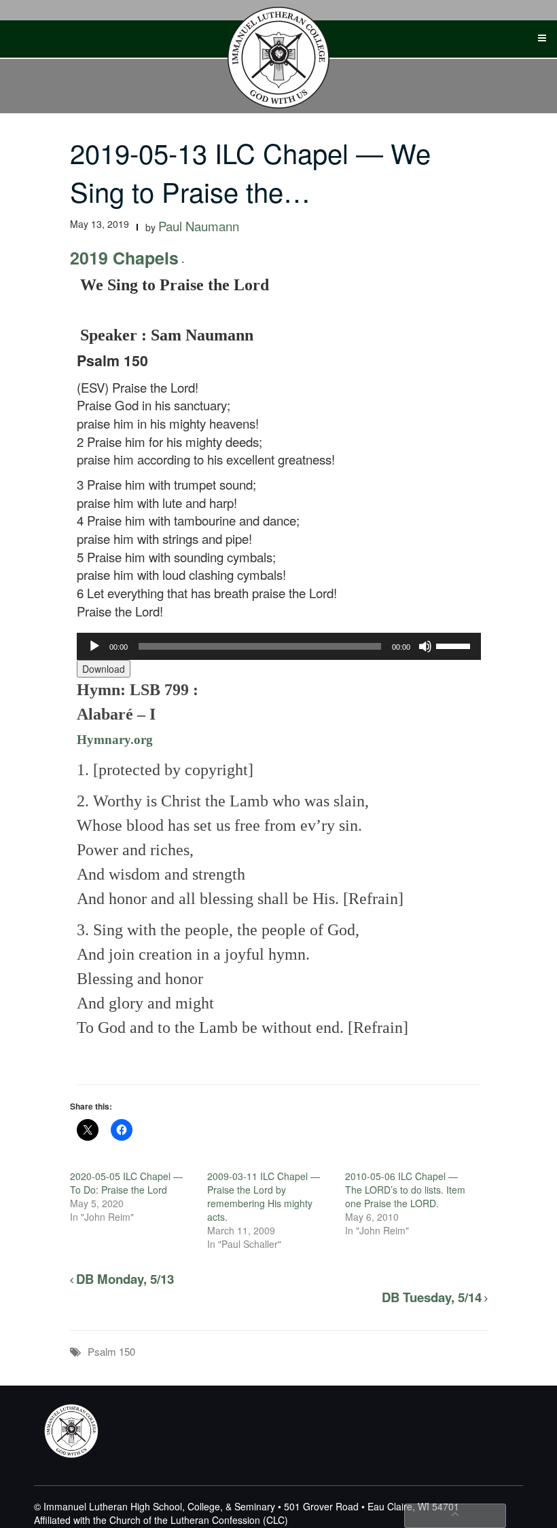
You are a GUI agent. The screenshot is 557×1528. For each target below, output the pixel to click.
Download (103, 668)
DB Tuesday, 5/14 (432, 1297)
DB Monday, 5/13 (125, 1279)
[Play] (94, 646)
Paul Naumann (198, 226)
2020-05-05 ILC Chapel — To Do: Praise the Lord (126, 1182)
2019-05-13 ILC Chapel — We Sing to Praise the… (250, 171)
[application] (279, 646)
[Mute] (425, 646)
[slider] (455, 645)
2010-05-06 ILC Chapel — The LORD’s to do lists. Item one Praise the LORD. (405, 1189)
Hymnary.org (115, 739)
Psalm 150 (111, 1351)
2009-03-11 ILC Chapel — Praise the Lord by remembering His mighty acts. (263, 1196)
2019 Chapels (124, 258)
